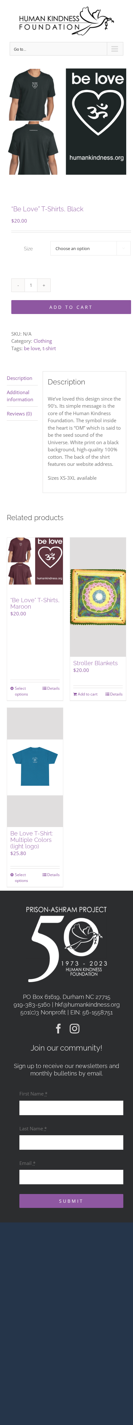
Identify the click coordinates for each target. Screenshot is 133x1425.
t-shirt (49, 348)
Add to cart (71, 307)
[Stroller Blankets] (98, 597)
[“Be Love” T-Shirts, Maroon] (35, 565)
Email (27, 1163)
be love (32, 348)
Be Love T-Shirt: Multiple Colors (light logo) (31, 840)
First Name (33, 1093)
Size (28, 249)
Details (53, 688)
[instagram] (74, 1028)
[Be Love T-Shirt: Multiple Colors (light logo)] (35, 767)
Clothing (43, 341)
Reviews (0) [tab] (19, 413)
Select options (21, 691)
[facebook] (58, 1028)
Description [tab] (19, 378)
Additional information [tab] (20, 396)
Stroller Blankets (95, 663)
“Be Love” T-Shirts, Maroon (34, 603)
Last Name (33, 1128)
